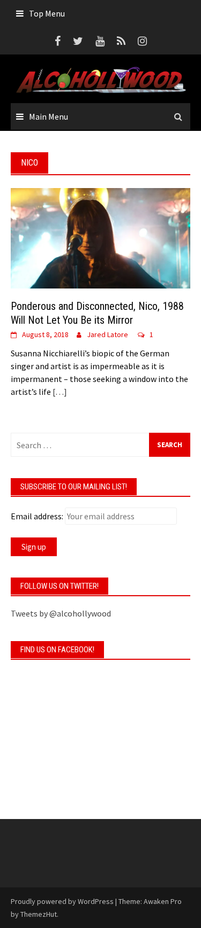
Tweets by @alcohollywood (61, 613)
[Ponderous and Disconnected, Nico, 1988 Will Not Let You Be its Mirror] (100, 237)
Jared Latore (107, 334)
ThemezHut (38, 914)
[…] (59, 391)
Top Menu (47, 13)
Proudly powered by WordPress (62, 901)
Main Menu (48, 116)
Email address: (37, 516)
